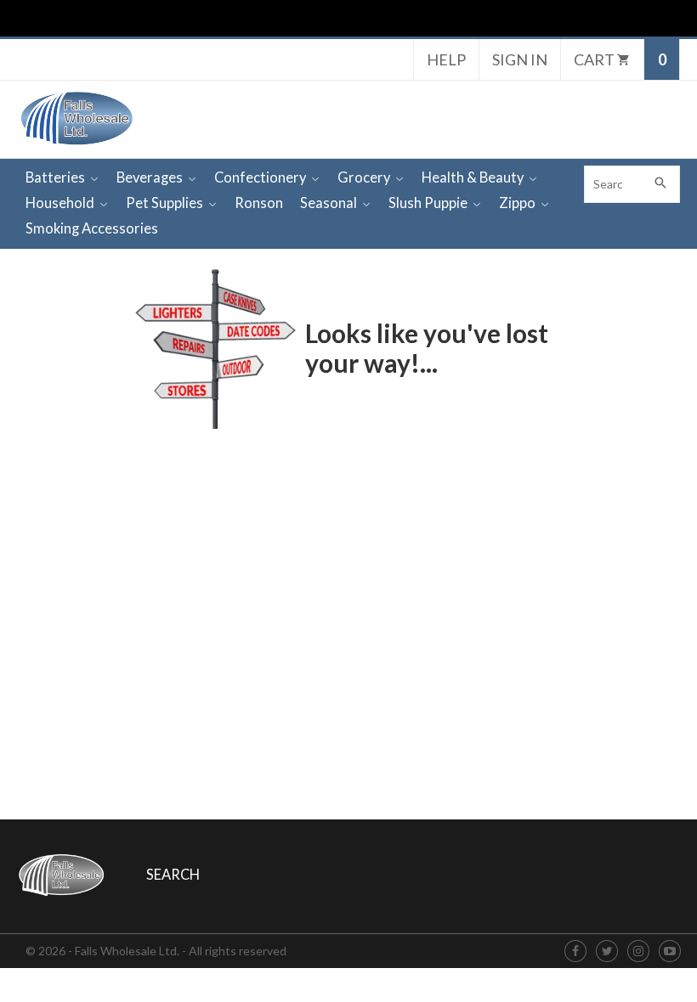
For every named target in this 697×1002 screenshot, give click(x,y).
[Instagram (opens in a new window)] (638, 951)
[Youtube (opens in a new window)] (670, 951)
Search (173, 874)
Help (446, 59)
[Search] (661, 184)
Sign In (519, 59)
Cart (595, 59)
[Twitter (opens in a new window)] (607, 951)
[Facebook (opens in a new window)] (575, 951)
